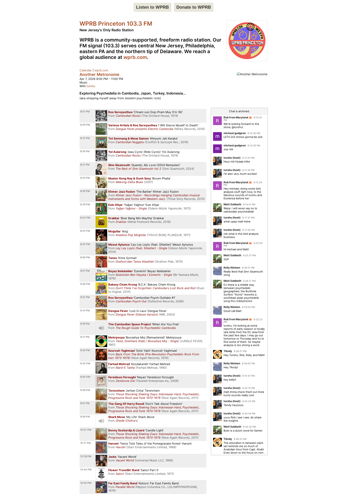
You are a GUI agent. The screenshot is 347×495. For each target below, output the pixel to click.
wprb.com (135, 57)
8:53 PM (85, 230)
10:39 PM (85, 456)
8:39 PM (85, 204)
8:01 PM (85, 111)
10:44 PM (85, 469)
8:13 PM (85, 138)
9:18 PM (84, 323)
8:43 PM (85, 217)
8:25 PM (85, 177)
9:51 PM (84, 403)
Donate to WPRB (193, 7)
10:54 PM (85, 482)
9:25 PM (85, 350)
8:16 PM (84, 151)
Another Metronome (99, 74)
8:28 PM (85, 191)
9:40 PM (85, 376)
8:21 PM (84, 164)
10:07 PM (85, 429)
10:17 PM (85, 443)
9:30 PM (85, 363)
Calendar (86, 70)
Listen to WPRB (152, 7)
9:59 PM (85, 416)
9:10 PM (85, 297)
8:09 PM (85, 124)
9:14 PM (85, 310)
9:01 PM (85, 270)
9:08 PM (85, 283)
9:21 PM (84, 336)
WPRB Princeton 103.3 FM (116, 23)
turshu (91, 86)
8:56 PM (85, 257)
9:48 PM (85, 390)
